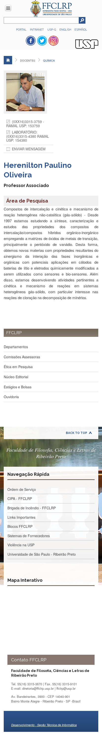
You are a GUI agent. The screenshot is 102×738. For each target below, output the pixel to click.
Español (81, 29)
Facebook (30, 40)
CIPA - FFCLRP (19, 498)
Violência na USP (20, 544)
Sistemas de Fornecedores (28, 535)
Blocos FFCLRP (19, 526)
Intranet (37, 29)
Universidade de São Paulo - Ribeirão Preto (41, 554)
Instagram (53, 40)
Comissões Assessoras (22, 356)
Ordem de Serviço (21, 489)
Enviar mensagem (29, 148)
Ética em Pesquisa (18, 366)
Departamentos (16, 346)
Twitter (42, 40)
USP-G (51, 29)
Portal (21, 29)
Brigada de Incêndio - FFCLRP (31, 507)
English (65, 29)
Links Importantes (21, 517)
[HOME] (8, 60)
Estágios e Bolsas (17, 386)
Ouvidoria (11, 396)
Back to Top (76, 433)
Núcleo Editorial (16, 376)
